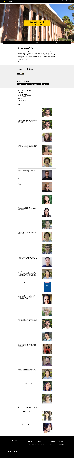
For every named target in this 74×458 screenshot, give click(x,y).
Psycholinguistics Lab (35, 84)
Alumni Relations (61, 441)
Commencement (61, 445)
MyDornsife (50, 442)
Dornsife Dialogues (61, 444)
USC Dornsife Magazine (62, 442)
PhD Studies (29, 445)
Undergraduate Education (31, 442)
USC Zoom (50, 445)
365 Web (50, 444)
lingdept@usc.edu (23, 100)
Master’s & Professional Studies (32, 444)
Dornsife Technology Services (52, 441)
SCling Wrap (20, 73)
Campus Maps (40, 445)
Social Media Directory (41, 444)
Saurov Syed (24, 423)
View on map (20, 98)
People (16, 42)
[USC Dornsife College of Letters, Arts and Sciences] (7, 2)
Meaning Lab (45, 84)
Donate (66, 42)
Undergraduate (26, 42)
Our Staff (39, 442)
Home (7, 42)
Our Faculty (39, 441)
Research (46, 42)
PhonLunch (19, 84)
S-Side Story (27, 84)
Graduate (36, 42)
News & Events (56, 42)
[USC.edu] (70, 1)
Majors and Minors (30, 441)
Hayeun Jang (24, 411)
